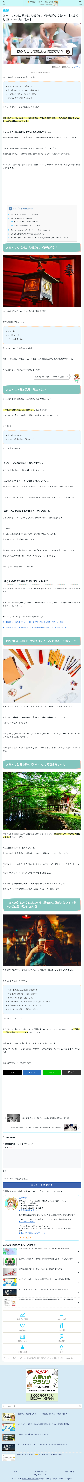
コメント (7, 1147)
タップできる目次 (20, 208)
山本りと (23, 1198)
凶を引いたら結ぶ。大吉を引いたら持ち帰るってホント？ (30, 230)
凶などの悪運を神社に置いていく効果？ (28, 225)
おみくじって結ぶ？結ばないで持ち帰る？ (25, 214)
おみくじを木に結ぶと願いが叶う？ (26, 222)
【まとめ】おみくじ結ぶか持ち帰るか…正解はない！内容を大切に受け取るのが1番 (39, 238)
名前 (4, 1171)
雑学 (6, 10)
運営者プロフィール (42, 1472)
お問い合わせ (69, 1472)
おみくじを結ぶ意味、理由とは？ (21, 218)
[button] (71, 1072)
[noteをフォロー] (27, 1237)
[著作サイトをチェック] (20, 1237)
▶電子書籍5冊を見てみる (29, 1210)
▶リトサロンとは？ (27, 1222)
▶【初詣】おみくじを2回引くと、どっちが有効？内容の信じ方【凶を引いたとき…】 (36, 627)
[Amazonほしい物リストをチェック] (30, 1237)
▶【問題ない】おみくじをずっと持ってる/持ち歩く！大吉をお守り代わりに (33, 622)
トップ (14, 1472)
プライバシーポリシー (42, 1475)
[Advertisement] (42, 187)
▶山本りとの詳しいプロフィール (32, 1233)
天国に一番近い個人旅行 (30, 1479)
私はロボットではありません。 (16, 1179)
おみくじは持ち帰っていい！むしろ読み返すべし (27, 234)
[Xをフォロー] (23, 1237)
